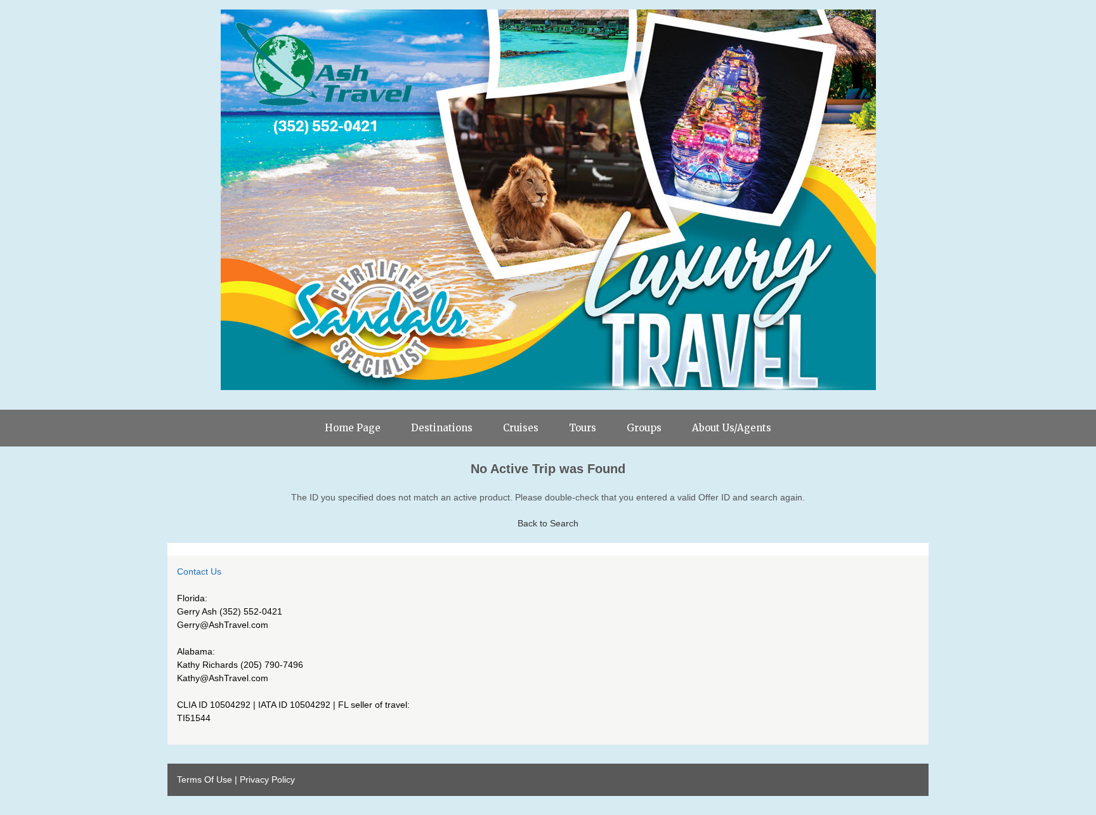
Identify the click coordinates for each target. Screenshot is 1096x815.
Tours (582, 428)
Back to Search (548, 523)
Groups (644, 428)
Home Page (353, 428)
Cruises (520, 428)
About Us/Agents (731, 428)
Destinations (442, 428)
